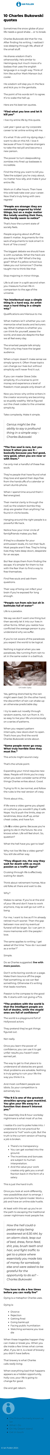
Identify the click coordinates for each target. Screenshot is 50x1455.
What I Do (15, 1425)
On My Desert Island (21, 1428)
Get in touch (16, 1432)
